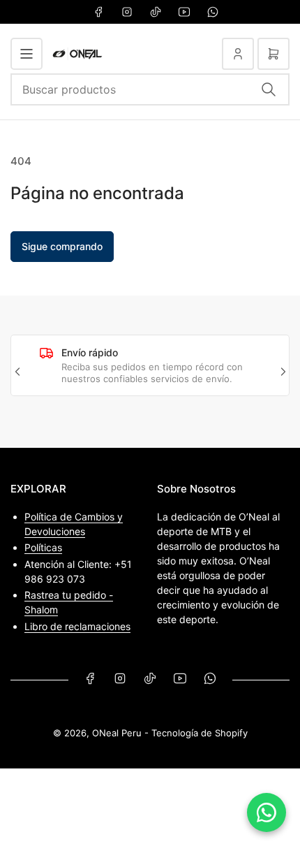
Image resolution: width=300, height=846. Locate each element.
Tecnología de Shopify (199, 732)
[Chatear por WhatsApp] (266, 812)
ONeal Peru (117, 732)
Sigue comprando (62, 246)
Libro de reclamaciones (77, 626)
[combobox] (150, 89)
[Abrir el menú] (26, 54)
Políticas (43, 547)
